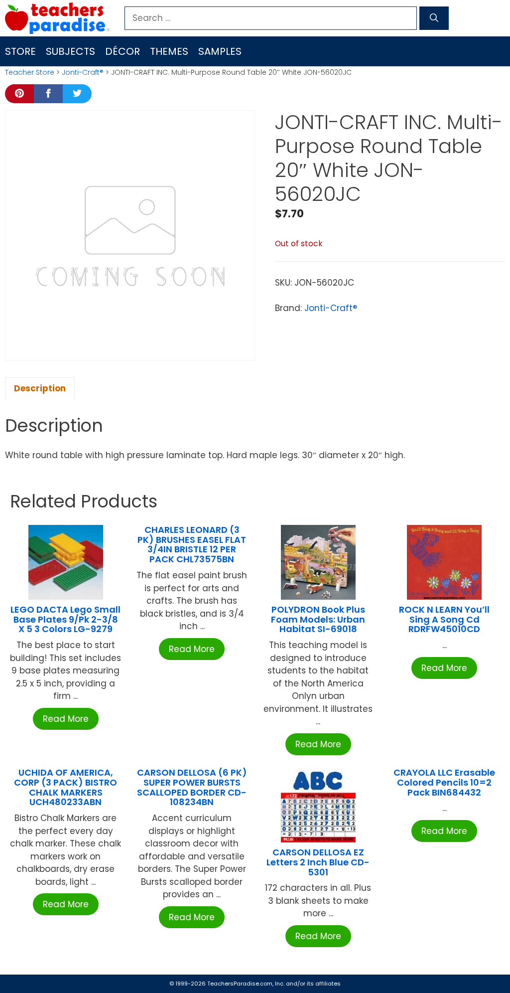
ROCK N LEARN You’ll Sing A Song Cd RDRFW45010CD (444, 619)
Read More (66, 719)
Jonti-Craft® (83, 72)
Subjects (70, 51)
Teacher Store (29, 72)
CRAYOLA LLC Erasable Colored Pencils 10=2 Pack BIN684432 (444, 782)
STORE (20, 51)
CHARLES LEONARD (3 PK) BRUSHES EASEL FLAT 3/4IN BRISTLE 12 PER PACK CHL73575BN (191, 544)
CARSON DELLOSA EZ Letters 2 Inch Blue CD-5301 (318, 862)
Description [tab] (40, 388)
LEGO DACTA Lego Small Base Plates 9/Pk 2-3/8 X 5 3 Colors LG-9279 (65, 619)
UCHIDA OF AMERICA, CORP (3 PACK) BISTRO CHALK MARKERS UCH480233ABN (65, 787)
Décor (122, 51)
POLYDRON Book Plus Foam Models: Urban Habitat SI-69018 (318, 619)
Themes (169, 51)
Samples (220, 51)
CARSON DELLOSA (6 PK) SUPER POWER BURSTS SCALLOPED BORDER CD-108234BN (192, 787)
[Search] (434, 18)
